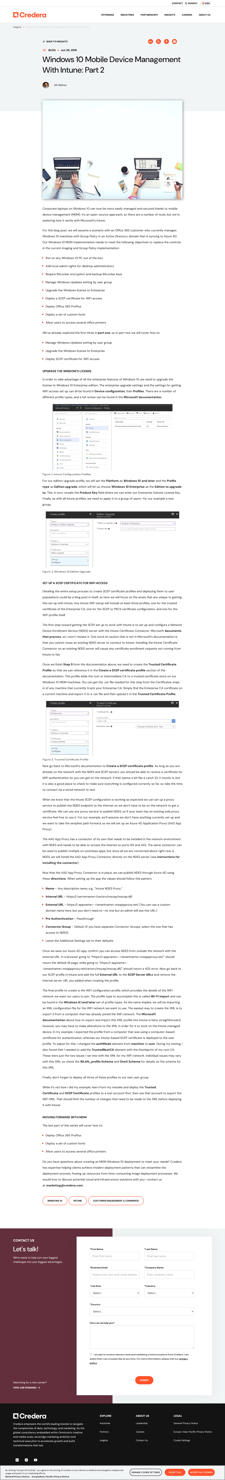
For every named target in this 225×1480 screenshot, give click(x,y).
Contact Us (142, 1440)
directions (58, 879)
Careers (187, 14)
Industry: (150, 1286)
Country (95, 1304)
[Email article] (174, 41)
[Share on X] (158, 41)
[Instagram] (26, 1460)
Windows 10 (54, 1200)
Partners (104, 1431)
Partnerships (149, 14)
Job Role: (95, 1286)
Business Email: (99, 1267)
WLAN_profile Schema (96, 1062)
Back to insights (57, 41)
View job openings (25, 1387)
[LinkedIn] (17, 1460)
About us (205, 14)
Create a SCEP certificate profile (122, 670)
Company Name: (154, 1267)
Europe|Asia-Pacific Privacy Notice (50, 1476)
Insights (169, 14)
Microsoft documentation (142, 397)
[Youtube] (36, 1460)
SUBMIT (144, 1380)
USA (207, 3)
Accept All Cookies (201, 1472)
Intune (77, 1200)
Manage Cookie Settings (146, 1472)
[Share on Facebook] (166, 41)
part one (103, 333)
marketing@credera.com (64, 1185)
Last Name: (151, 1249)
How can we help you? (102, 1322)
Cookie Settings (182, 1440)
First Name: (97, 1249)
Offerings (107, 14)
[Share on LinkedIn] (150, 41)
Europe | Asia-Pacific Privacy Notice (193, 1431)
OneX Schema (130, 1062)
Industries (127, 14)
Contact (177, 3)
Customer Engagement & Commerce (116, 1200)
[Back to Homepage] (29, 14)
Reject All (175, 1472)
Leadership (142, 1423)
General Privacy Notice (186, 1423)
